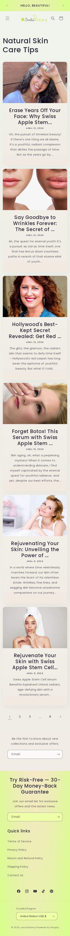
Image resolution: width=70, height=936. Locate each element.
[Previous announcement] (7, 5)
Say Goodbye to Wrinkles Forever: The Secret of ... (35, 223)
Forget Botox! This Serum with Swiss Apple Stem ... (35, 437)
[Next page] (60, 717)
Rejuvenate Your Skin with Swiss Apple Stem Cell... (35, 661)
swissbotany (28, 927)
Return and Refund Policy (25, 858)
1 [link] (9, 717)
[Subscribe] (58, 754)
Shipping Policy (17, 867)
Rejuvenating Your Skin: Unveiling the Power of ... (35, 549)
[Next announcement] (63, 5)
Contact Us (15, 875)
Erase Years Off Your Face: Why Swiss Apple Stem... (35, 116)
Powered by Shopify (47, 927)
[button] (7, 18)
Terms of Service (19, 841)
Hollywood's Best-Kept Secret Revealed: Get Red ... (35, 330)
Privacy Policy (17, 850)
